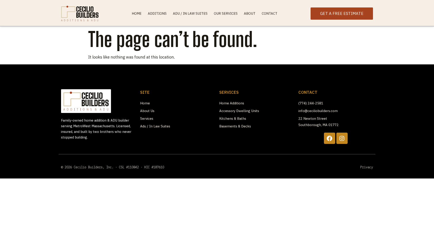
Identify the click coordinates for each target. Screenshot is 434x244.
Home (137, 13)
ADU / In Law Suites (190, 13)
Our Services (226, 13)
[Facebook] (329, 138)
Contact (269, 13)
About (249, 13)
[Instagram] (342, 138)
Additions (157, 13)
